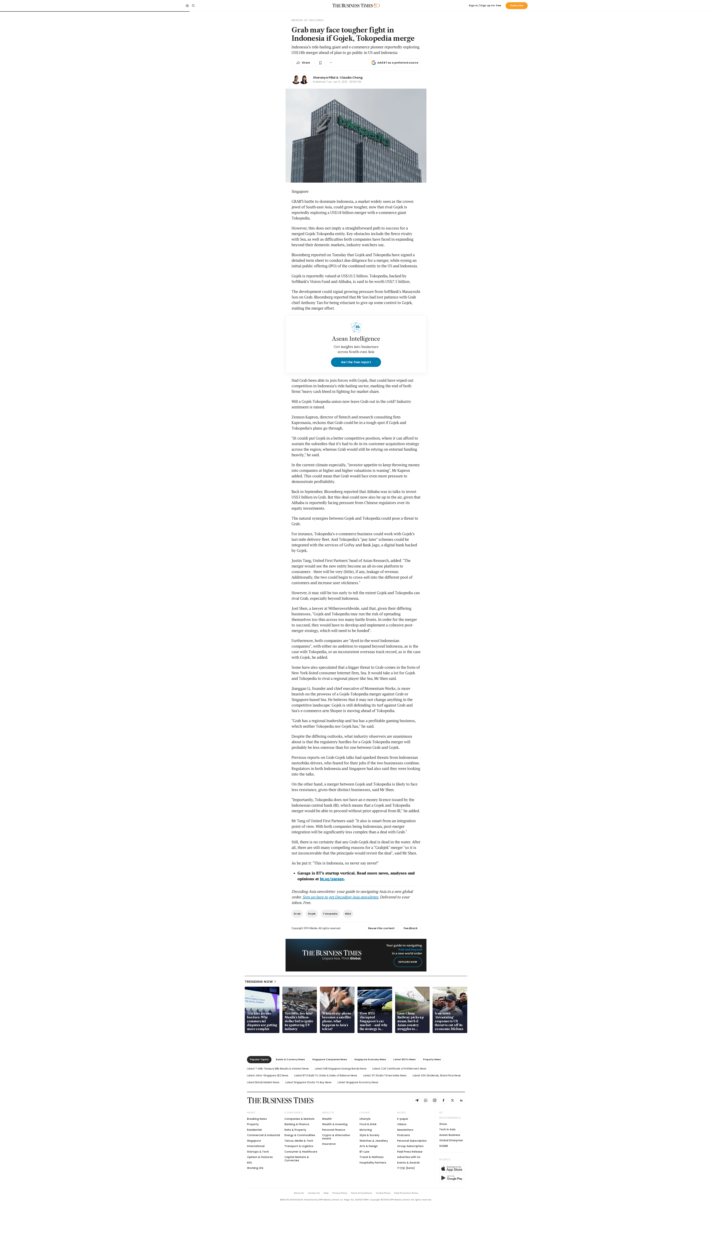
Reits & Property (295, 1130)
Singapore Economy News (370, 1059)
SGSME (443, 1146)
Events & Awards (408, 1162)
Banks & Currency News (290, 1059)
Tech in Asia (447, 1129)
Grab (297, 913)
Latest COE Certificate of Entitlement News (399, 1068)
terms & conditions (361, 1193)
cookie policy (383, 1193)
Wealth (327, 1119)
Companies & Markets (299, 1119)
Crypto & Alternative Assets (336, 1136)
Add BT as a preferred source (397, 63)
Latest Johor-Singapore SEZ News (267, 1075)
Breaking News (257, 1119)
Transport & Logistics (298, 1146)
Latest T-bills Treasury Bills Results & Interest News (278, 1068)
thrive (443, 1124)
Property (253, 1124)
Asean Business (449, 1135)
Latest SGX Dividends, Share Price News (437, 1075)
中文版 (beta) (406, 1168)
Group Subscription (410, 1146)
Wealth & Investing (334, 1124)
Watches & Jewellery (374, 1141)
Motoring (366, 1130)
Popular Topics (259, 1059)
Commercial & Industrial (263, 1135)
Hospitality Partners (373, 1162)
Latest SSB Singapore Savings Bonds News (340, 1068)
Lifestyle (365, 1119)
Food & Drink (368, 1124)
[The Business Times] (352, 6)
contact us (314, 1193)
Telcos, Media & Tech (298, 1141)
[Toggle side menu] (187, 6)
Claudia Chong (351, 77)
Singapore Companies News (329, 1059)
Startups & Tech (258, 1152)
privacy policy (339, 1193)
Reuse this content (381, 928)
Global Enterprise (451, 1140)
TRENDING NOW (259, 981)
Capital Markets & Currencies (296, 1158)
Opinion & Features (260, 1157)
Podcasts (403, 1135)
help (326, 1193)
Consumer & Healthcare (300, 1152)
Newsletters (405, 1130)
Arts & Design (369, 1146)
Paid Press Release (409, 1152)
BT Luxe (364, 1152)
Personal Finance (333, 1130)
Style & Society (369, 1135)
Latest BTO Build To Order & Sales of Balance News (325, 1075)
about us (299, 1193)
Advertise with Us (408, 1157)
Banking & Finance (296, 1124)
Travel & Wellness (372, 1157)
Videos (401, 1124)
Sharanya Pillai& (326, 77)
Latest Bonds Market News (263, 1082)
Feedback (411, 928)
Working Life (255, 1168)
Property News (432, 1059)
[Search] (193, 6)
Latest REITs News (404, 1059)
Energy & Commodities (299, 1135)
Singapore (254, 1141)
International (256, 1146)
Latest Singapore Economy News (357, 1082)
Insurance (329, 1144)
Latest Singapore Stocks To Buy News (308, 1082)
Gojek (312, 913)
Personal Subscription (412, 1141)
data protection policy (406, 1193)
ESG (249, 1162)
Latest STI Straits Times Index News (384, 1075)
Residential (254, 1130)
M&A (348, 913)
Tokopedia (330, 913)
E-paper (402, 1119)
